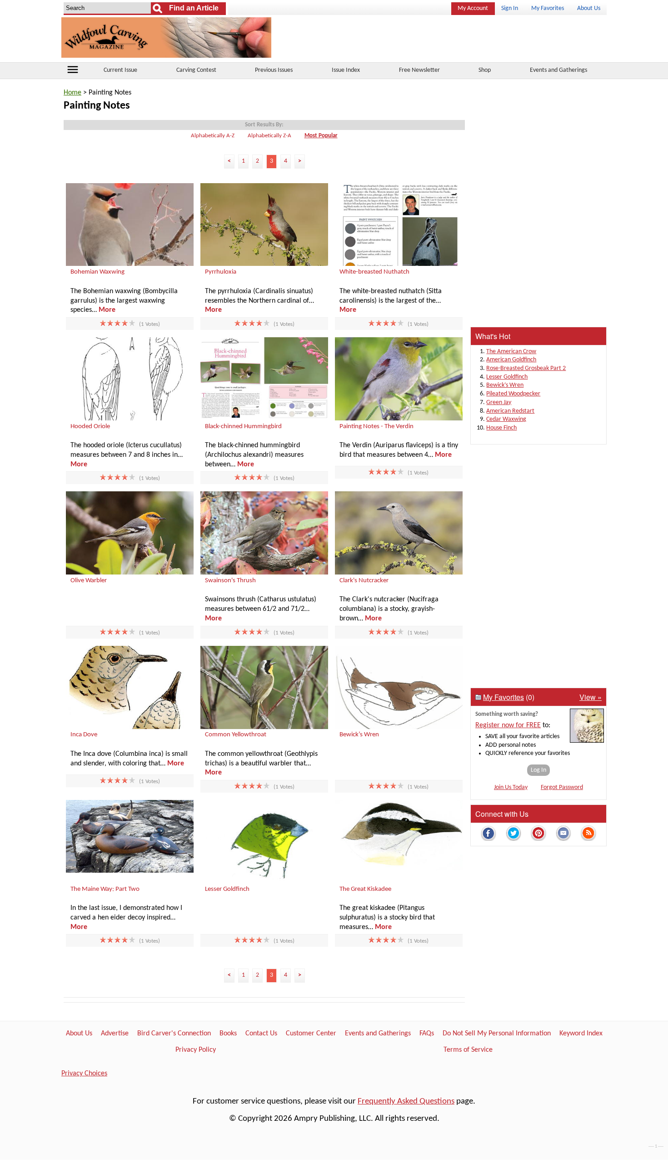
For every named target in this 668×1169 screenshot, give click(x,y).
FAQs (426, 1033)
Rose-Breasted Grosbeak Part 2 (526, 368)
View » (590, 697)
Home (72, 92)
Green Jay (498, 402)
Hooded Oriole (90, 426)
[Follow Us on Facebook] (488, 834)
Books (228, 1033)
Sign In (509, 8)
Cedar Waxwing (506, 419)
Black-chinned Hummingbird (243, 426)
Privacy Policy (195, 1050)
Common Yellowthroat (235, 734)
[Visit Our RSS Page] (588, 834)
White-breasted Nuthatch (374, 272)
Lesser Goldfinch (227, 889)
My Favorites (547, 8)
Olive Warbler (88, 580)
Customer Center (311, 1033)
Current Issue (120, 70)
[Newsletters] (563, 834)
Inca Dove (83, 734)
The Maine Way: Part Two (105, 889)
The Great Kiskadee (365, 889)
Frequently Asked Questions (406, 1101)
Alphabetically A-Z (212, 136)
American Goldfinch (511, 359)
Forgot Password (562, 787)
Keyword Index (581, 1033)
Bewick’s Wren (359, 734)
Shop (485, 70)
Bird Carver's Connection (174, 1033)
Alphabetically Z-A (269, 136)
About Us (588, 8)
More (107, 310)
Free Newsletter (419, 70)
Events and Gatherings (558, 70)
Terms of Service (468, 1050)
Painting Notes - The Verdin (376, 426)
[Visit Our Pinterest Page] (538, 834)
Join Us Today (511, 787)
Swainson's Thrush (230, 580)
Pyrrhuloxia (220, 272)
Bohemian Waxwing (97, 272)
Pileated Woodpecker (513, 393)
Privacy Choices (84, 1073)
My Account (473, 8)
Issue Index (346, 70)
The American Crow (511, 351)
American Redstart (510, 411)
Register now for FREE (508, 725)
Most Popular (321, 136)
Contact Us (261, 1033)
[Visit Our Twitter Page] (513, 834)
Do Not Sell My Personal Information (497, 1033)
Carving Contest (196, 70)
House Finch (501, 428)
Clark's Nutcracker (364, 580)
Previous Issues (274, 70)
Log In (538, 770)
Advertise (115, 1033)
